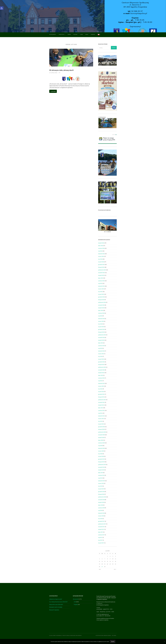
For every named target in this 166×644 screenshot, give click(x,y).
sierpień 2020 (101, 437)
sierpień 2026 (101, 243)
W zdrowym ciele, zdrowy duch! (61, 70)
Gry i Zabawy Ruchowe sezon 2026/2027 (58, 601)
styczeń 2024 (101, 326)
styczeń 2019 (101, 488)
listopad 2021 (101, 397)
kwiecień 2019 (101, 480)
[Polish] (99, 34)
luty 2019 (100, 486)
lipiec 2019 (100, 472)
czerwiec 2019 (101, 475)
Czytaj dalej (53, 91)
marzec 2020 (101, 451)
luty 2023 (100, 356)
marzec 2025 (101, 288)
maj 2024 (100, 315)
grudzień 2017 (101, 521)
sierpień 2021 (101, 405)
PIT (59, 72)
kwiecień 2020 (101, 448)
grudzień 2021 (101, 394)
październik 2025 (102, 269)
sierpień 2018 (101, 502)
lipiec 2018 (100, 505)
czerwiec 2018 (101, 507)
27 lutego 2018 (53, 72)
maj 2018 (100, 510)
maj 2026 (100, 251)
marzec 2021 (101, 418)
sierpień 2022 (101, 372)
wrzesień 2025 (101, 272)
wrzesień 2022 (101, 369)
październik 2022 (102, 367)
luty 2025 (100, 291)
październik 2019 (102, 464)
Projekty (76, 604)
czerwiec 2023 (101, 345)
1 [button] (104, 231)
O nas (81, 34)
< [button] (100, 225)
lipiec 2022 (100, 375)
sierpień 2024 (101, 307)
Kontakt (93, 34)
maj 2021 (100, 413)
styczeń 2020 (101, 456)
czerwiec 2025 (101, 280)
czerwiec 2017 (101, 534)
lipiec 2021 (100, 407)
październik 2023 (102, 334)
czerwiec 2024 (101, 313)
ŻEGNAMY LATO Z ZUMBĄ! (55, 607)
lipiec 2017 (100, 532)
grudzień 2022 (101, 361)
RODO (86, 34)
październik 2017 (102, 524)
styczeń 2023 (101, 359)
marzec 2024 (101, 321)
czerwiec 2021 (101, 410)
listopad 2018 (101, 494)
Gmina (69, 34)
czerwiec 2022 (101, 378)
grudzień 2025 (101, 264)
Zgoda (112, 641)
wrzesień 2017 (101, 526)
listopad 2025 (101, 267)
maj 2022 (100, 380)
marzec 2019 (101, 483)
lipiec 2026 (100, 245)
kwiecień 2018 (101, 513)
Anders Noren (107, 635)
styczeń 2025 (101, 294)
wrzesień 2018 (101, 499)
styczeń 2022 (101, 391)
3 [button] (107, 231)
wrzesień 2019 (101, 467)
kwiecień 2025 (101, 286)
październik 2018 (102, 496)
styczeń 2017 (101, 542)
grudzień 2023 (101, 329)
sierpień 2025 (101, 275)
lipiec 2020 (100, 440)
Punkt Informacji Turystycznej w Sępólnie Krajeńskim (67, 635)
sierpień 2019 (101, 469)
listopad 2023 (101, 332)
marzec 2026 (101, 256)
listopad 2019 (101, 461)
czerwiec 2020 (101, 442)
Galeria (75, 34)
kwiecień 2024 (101, 318)
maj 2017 (100, 537)
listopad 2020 (101, 429)
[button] (1, 8)
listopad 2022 (101, 364)
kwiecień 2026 (101, 253)
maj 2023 (100, 348)
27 (102, 566)
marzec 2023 (101, 353)
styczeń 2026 (101, 261)
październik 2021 (102, 399)
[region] (107, 225)
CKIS (75, 601)
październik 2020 (102, 432)
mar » (115, 569)
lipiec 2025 (100, 278)
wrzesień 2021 (101, 402)
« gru (100, 569)
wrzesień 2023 (101, 337)
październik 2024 (102, 302)
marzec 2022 (101, 386)
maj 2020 (100, 445)
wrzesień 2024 (101, 305)
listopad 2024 (101, 299)
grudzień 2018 (101, 491)
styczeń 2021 (101, 424)
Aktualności (52, 34)
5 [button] (110, 231)
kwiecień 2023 (101, 351)
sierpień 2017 (101, 529)
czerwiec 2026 (101, 248)
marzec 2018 (101, 515)
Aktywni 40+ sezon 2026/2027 (56, 604)
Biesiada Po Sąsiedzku (54, 609)
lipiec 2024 (100, 310)
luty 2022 (100, 388)
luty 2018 (100, 518)
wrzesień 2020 (101, 434)
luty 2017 (100, 540)
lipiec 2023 (100, 342)
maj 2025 (100, 283)
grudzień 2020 (101, 426)
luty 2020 (100, 453)
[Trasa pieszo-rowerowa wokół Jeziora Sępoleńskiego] (107, 203)
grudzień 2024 (101, 296)
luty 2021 (100, 421)
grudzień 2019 (101, 459)
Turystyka (61, 34)
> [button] (115, 225)
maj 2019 (100, 478)
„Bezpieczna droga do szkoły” (55, 599)
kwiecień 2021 (101, 415)
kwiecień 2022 (101, 383)
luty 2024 (100, 324)
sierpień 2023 (101, 340)
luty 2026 (100, 259)
